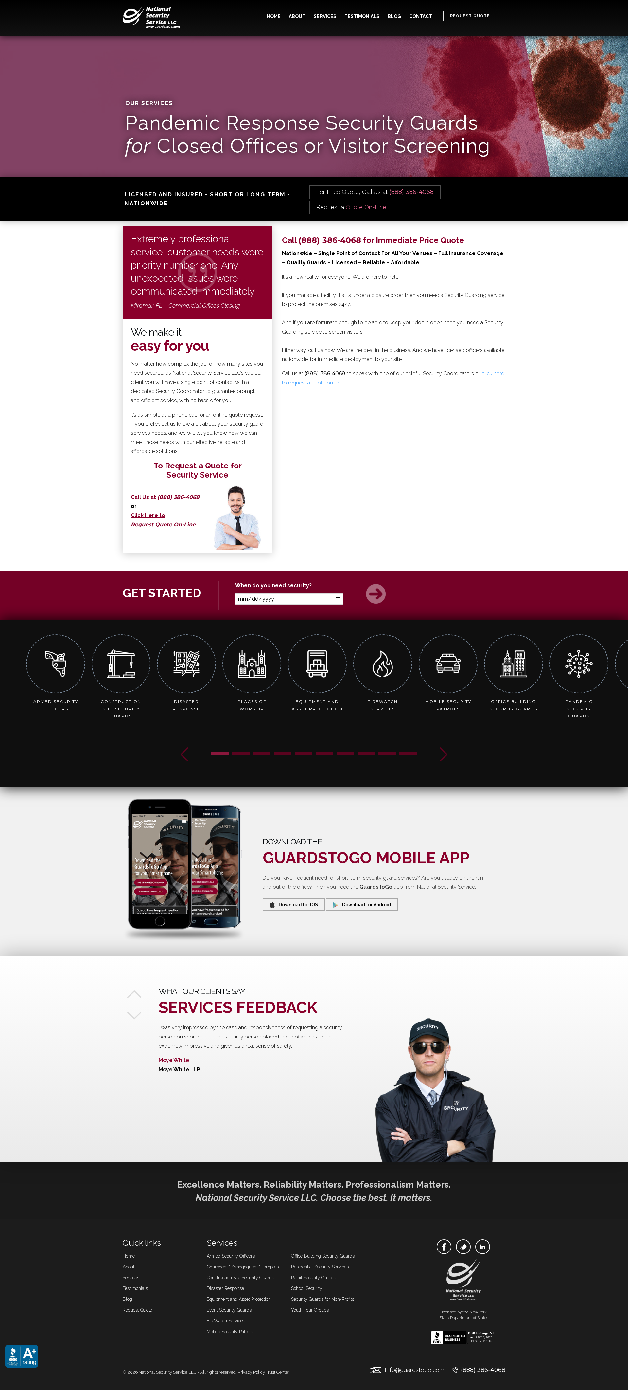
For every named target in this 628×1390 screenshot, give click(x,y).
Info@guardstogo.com (414, 1369)
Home (274, 16)
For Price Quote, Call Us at (375, 192)
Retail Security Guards (313, 1277)
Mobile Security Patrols (230, 1331)
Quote (137, 1310)
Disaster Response (225, 1288)
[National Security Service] (463, 1281)
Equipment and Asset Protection (239, 1299)
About (297, 16)
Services (325, 16)
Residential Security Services (320, 1266)
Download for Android (364, 904)
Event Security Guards (229, 1310)
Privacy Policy (251, 1372)
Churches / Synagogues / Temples (243, 1266)
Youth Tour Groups (310, 1310)
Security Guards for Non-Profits (322, 1299)
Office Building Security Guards (323, 1256)
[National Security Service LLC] (152, 18)
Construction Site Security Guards (240, 1277)
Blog (394, 16)
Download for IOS (296, 904)
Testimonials (361, 16)
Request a (351, 207)
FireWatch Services (226, 1320)
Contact (420, 16)
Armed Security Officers (231, 1256)
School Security (306, 1288)
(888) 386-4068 (483, 1370)
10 (408, 754)
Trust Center (277, 1372)
